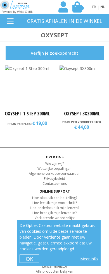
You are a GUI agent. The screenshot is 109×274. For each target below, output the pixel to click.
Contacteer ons (54, 183)
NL (102, 6)
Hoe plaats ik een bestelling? (54, 197)
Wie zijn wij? (54, 163)
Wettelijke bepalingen (54, 168)
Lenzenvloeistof (54, 266)
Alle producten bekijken (54, 271)
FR (94, 6)
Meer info (89, 258)
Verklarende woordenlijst (55, 217)
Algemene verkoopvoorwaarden (54, 173)
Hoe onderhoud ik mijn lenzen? (54, 207)
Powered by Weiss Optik (17, 12)
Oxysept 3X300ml (82, 113)
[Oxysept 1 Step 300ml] (27, 88)
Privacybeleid (54, 178)
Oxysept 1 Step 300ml (27, 113)
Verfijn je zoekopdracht (54, 53)
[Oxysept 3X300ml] (81, 88)
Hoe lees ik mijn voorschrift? (54, 202)
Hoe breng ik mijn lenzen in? (54, 212)
